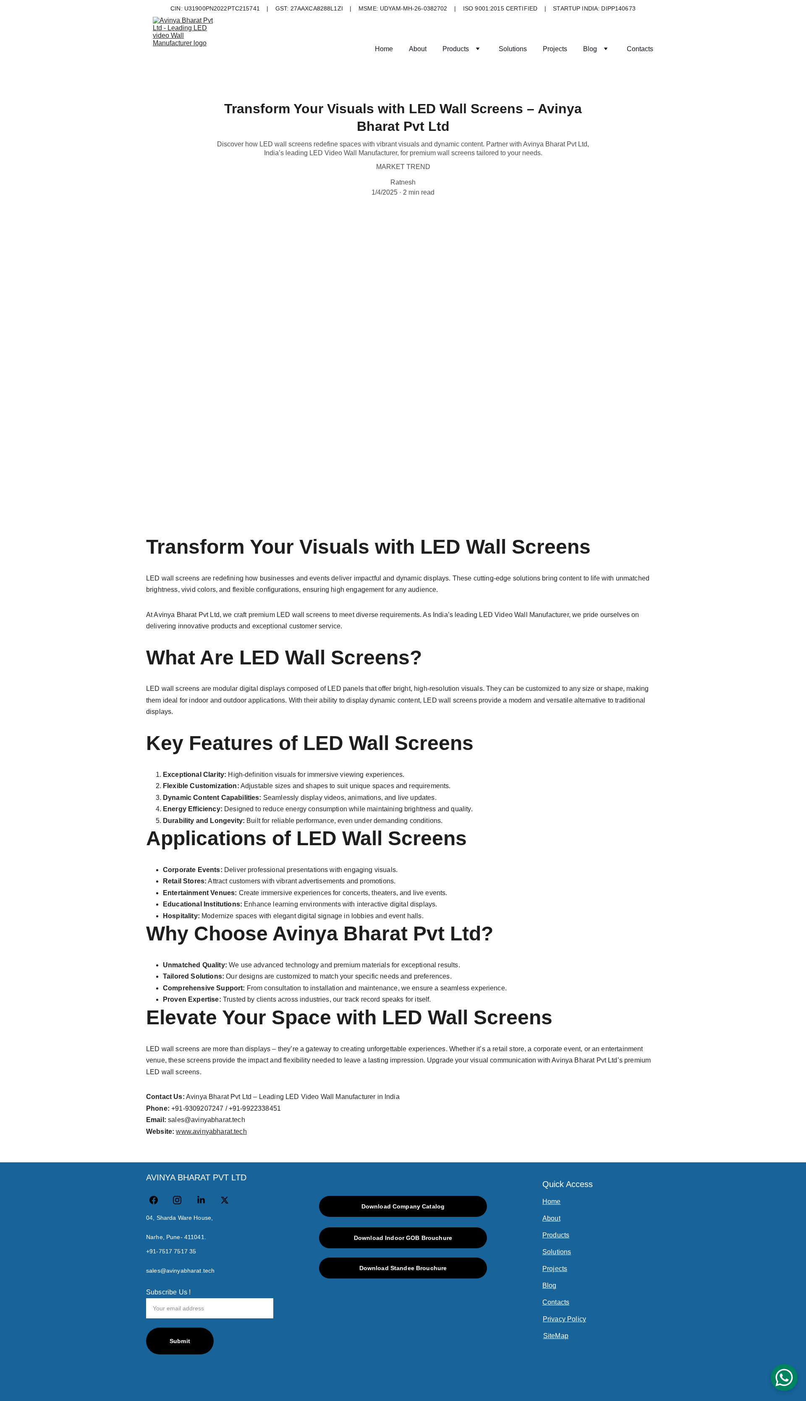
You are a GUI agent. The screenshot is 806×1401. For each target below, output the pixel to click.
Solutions (513, 48)
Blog (590, 48)
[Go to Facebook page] (157, 1200)
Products (455, 48)
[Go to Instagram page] (181, 1200)
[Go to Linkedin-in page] (205, 1200)
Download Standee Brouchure (403, 1268)
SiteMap (555, 1335)
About (418, 48)
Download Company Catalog (403, 1206)
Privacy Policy (564, 1319)
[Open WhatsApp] (784, 1377)
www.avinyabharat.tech (211, 1131)
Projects (555, 48)
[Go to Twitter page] (224, 1200)
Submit (180, 1341)
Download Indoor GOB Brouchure (403, 1237)
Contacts (640, 48)
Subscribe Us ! (168, 1292)
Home (384, 48)
